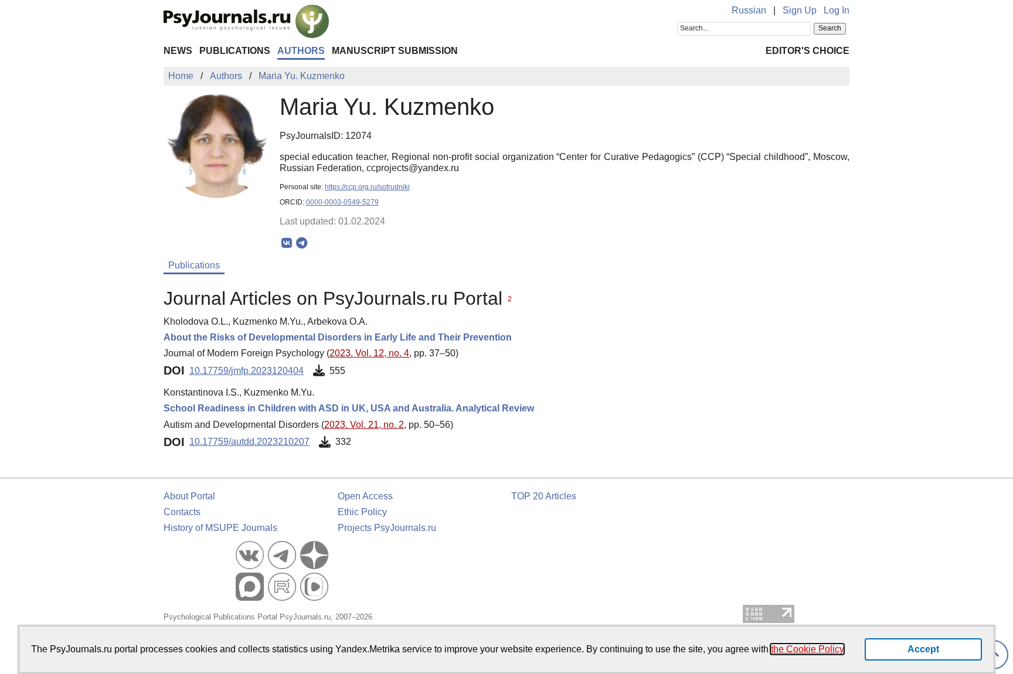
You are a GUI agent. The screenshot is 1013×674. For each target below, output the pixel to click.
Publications (234, 51)
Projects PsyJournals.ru (387, 528)
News (178, 51)
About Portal (189, 496)
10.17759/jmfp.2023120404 (246, 371)
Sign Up (800, 10)
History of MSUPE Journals (220, 528)
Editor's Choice (807, 51)
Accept (923, 649)
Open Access (365, 496)
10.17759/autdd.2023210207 (249, 442)
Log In (836, 10)
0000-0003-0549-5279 (342, 202)
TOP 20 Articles (543, 496)
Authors (301, 51)
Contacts (182, 512)
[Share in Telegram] (301, 243)
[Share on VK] (287, 243)
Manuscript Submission (395, 51)
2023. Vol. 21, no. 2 (364, 425)
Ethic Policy (362, 512)
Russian (749, 10)
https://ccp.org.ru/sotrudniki (367, 187)
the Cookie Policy (807, 649)
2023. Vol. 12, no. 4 (369, 353)
